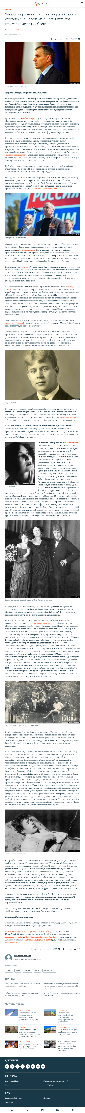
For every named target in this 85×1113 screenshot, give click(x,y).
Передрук (9, 1102)
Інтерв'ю (22, 1027)
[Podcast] (38, 1066)
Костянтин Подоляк (13, 30)
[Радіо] (12, 1110)
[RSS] (33, 1066)
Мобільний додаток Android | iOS (56, 1081)
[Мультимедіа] (27, 1110)
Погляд (8, 10)
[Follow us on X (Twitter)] (12, 1066)
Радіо (7, 1085)
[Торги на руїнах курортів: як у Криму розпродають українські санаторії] (50, 1029)
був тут (24, 267)
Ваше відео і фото (12, 1081)
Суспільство (62, 1010)
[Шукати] (73, 1110)
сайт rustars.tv (73, 443)
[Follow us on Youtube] (17, 1066)
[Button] (56, 39)
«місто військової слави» (16, 155)
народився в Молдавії (14, 323)
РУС (57, 1110)
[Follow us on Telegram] (22, 1066)
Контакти (47, 1098)
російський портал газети (45, 623)
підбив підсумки (29, 119)
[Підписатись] (43, 1066)
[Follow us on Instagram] (28, 1066)
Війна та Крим (24, 1010)
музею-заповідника (26, 250)
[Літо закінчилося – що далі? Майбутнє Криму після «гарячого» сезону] (11, 1044)
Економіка (62, 1027)
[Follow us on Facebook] (7, 1066)
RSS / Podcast (48, 1085)
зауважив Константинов (46, 189)
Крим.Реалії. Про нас (13, 1098)
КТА (42, 1110)
